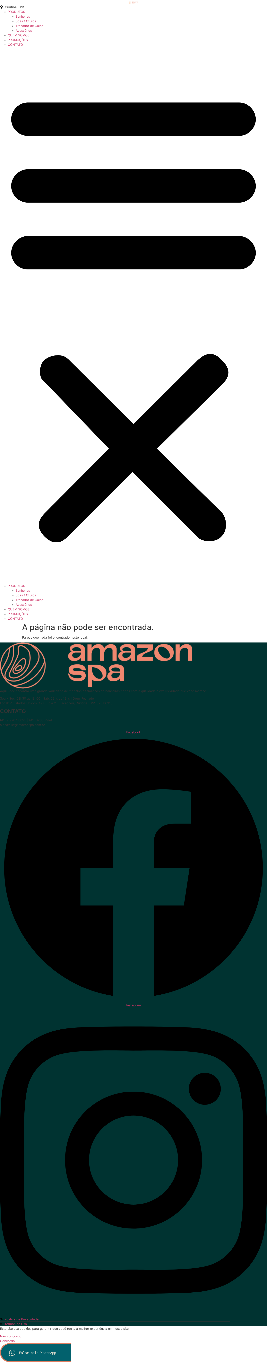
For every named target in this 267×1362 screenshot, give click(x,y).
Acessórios (24, 30)
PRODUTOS (16, 12)
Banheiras (23, 16)
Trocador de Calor (29, 26)
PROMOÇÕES (18, 40)
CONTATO (15, 45)
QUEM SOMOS (19, 35)
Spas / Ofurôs (26, 21)
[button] (133, 315)
